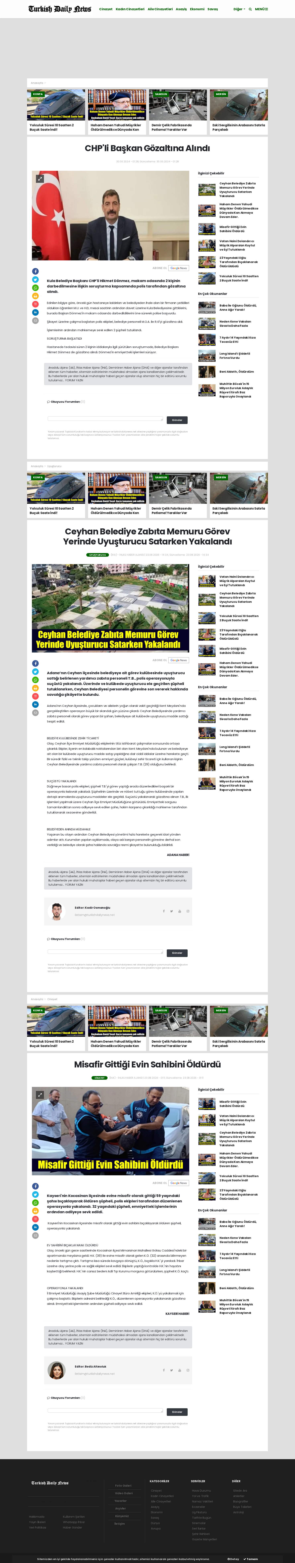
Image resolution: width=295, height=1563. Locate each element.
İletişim (119, 1524)
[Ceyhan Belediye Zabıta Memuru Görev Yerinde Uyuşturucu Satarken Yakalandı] (110, 608)
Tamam (252, 1559)
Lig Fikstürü (199, 1512)
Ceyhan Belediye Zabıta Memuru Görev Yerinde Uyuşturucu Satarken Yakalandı (238, 189)
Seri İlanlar (199, 1529)
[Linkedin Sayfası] (59, 1502)
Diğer (238, 9)
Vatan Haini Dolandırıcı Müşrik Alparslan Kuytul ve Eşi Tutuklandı (237, 245)
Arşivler (120, 1508)
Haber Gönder (72, 1528)
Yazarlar (120, 1501)
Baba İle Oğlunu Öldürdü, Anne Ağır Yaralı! (238, 307)
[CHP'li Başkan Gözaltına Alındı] (110, 215)
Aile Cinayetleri (160, 9)
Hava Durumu (201, 1491)
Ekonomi (197, 9)
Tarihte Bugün (201, 1518)
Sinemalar (199, 1523)
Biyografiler (240, 1501)
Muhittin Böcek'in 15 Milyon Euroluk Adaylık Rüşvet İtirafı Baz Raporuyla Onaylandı (236, 390)
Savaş (213, 9)
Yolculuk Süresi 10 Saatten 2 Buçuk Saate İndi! (239, 278)
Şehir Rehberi (201, 1534)
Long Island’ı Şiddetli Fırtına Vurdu (235, 356)
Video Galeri (123, 1493)
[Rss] (66, 1502)
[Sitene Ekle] (80, 1502)
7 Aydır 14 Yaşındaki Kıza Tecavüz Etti (238, 340)
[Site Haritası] (73, 1502)
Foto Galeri (123, 1486)
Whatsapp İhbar (74, 1522)
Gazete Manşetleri (204, 1539)
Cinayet (105, 9)
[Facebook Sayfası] (30, 1502)
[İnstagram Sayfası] (45, 1502)
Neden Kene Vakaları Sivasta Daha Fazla (235, 324)
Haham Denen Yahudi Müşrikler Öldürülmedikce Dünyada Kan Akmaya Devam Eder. (239, 210)
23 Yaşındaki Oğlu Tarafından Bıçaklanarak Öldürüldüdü (239, 262)
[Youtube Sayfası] (52, 1502)
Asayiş (181, 9)
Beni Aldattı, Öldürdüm (237, 372)
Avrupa (156, 1529)
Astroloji (238, 1512)
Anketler (238, 1496)
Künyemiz (122, 1516)
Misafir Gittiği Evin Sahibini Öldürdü (233, 229)
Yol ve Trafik (200, 1496)
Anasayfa (37, 83)
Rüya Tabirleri (242, 1507)
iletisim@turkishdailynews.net (95, 915)
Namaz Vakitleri (202, 1501)
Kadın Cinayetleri (130, 9)
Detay (234, 1559)
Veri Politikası (37, 1528)
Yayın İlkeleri (37, 1522)
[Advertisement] (147, 48)
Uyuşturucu (54, 466)
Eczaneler (198, 1507)
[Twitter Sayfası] (38, 1502)
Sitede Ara (240, 1491)
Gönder (177, 420)
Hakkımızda (36, 1517)
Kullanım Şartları (74, 1517)
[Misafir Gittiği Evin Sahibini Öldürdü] (110, 1131)
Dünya (155, 1523)
